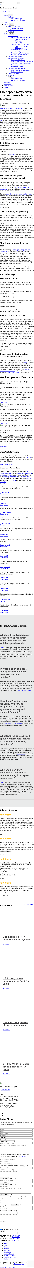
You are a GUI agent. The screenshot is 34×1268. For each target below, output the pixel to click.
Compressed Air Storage (15, 56)
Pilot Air (2, 782)
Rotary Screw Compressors (4, 493)
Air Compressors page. (24, 690)
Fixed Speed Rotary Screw (19, 49)
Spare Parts (11, 31)
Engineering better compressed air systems (17, 938)
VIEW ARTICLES (28, 905)
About (6, 15)
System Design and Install (15, 28)
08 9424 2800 (15, 1238)
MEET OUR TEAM (6, 464)
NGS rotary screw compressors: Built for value (16, 981)
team (25, 362)
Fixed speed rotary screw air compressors (12, 108)
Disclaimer (3, 1267)
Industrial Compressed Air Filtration (22, 61)
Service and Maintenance (15, 30)
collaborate (12, 154)
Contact (6, 87)
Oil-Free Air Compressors (4, 535)
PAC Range (18, 42)
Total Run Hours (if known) (8, 1211)
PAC (1, 120)
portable (2, 475)
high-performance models (24, 473)
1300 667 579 (5, 11)
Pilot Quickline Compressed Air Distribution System (20, 71)
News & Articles (9, 85)
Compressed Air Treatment (16, 58)
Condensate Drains (17, 66)
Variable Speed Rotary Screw (20, 44)
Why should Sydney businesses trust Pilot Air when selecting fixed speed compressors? (14, 774)
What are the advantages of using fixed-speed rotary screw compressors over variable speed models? (14, 639)
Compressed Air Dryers (18, 60)
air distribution (25, 477)
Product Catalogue (16, 19)
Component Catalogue (18, 20)
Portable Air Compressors (4, 578)
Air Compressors (13, 36)
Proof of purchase (5, 1205)
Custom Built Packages (14, 73)
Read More (6, 944)
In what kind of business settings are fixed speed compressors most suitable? (13, 673)
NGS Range (18, 41)
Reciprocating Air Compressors (20, 53)
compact (10, 475)
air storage (6, 477)
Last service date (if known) (8, 1165)
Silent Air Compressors (4, 504)
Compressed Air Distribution (16, 68)
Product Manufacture (14, 26)
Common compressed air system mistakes (15, 1023)
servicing (13, 480)
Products (6, 34)
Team (5, 22)
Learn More (3, 402)
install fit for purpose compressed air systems (19, 194)
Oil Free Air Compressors (19, 54)
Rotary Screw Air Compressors (20, 37)
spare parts (11, 372)
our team (28, 457)
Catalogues (11, 17)
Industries (7, 82)
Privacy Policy (11, 1267)
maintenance (21, 754)
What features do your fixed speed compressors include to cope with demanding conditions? (15, 740)
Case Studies (7, 84)
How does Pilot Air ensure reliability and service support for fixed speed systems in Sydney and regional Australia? (14, 706)
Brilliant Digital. (19, 1264)
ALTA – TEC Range (21, 39)
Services (6, 24)
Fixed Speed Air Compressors (13, 723)
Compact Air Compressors (4, 556)
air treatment (14, 477)
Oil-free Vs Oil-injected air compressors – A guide (16, 1067)
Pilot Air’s (3, 648)
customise (3, 482)
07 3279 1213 (16, 1237)
